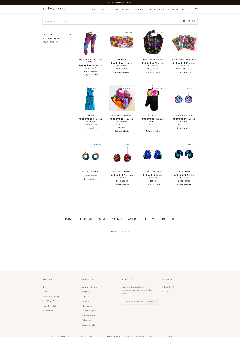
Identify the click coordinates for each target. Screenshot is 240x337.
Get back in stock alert (122, 138)
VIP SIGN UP (48, 301)
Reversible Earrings (51, 296)
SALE (45, 291)
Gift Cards (87, 291)
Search (85, 301)
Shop (44, 287)
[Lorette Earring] (153, 154)
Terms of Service (90, 311)
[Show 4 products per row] (194, 21)
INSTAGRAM (168, 287)
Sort (66, 21)
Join (151, 301)
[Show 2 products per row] (184, 21)
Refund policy (88, 315)
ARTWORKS (47, 311)
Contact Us (87, 306)
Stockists (86, 296)
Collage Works (50, 42)
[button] (85, 65)
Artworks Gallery (89, 287)
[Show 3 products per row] (188, 21)
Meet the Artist (49, 306)
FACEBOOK (167, 291)
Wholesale (87, 320)
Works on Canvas (51, 38)
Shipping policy (89, 325)
